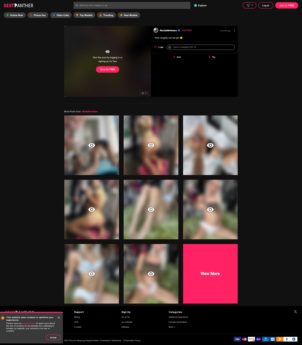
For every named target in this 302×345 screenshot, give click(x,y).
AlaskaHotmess (90, 111)
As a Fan (125, 317)
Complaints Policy (131, 340)
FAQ (76, 322)
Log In (265, 5)
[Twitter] (295, 312)
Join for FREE (286, 5)
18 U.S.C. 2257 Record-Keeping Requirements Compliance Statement (88, 340)
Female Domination (178, 322)
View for (107, 69)
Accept (53, 337)
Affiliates (125, 327)
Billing (77, 317)
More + (172, 327)
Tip (213, 57)
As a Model (126, 322)
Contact (77, 327)
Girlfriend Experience (178, 317)
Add (179, 57)
